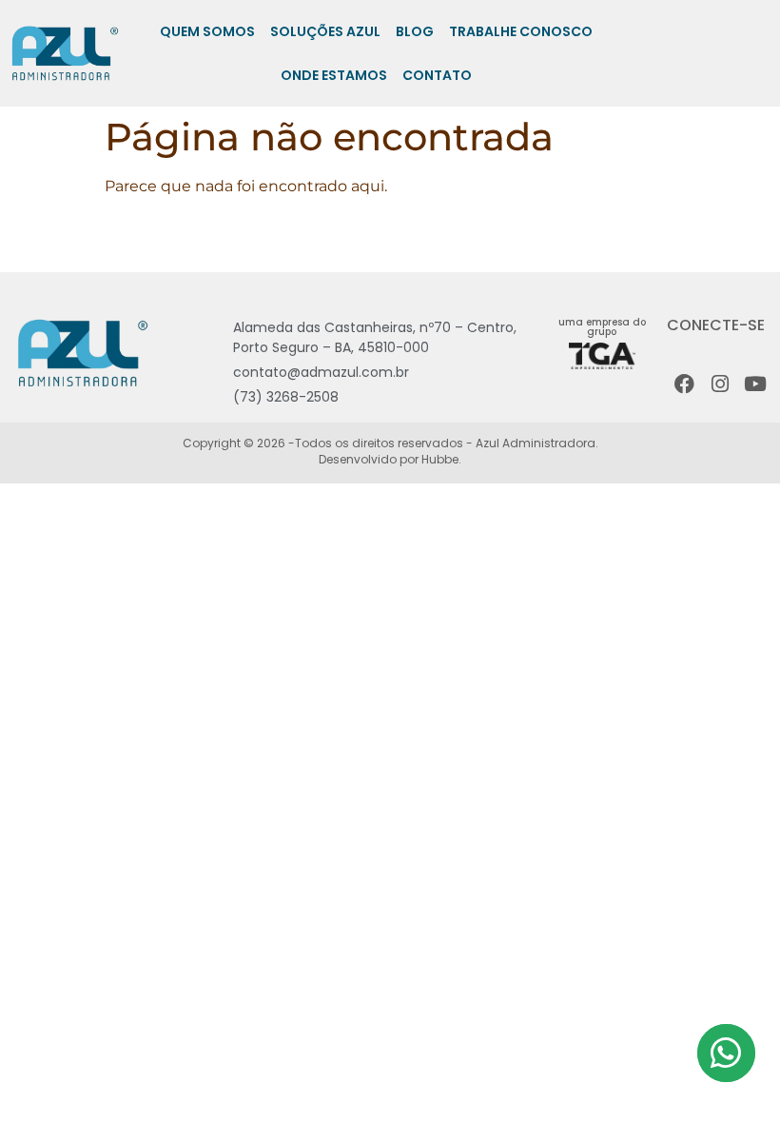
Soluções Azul (325, 31)
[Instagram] (720, 384)
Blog (415, 31)
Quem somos (207, 31)
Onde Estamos (334, 75)
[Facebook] (684, 384)
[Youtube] (755, 384)
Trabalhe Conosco (521, 31)
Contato (437, 75)
